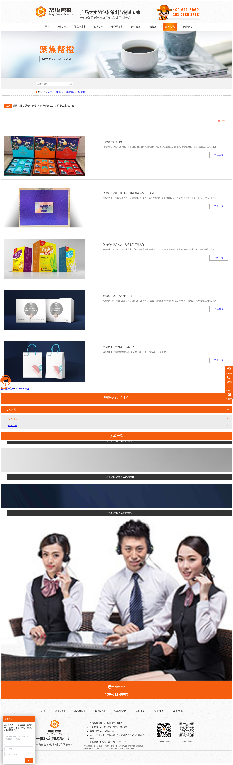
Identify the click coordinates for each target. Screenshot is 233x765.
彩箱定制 (98, 26)
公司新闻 (81, 92)
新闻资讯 (170, 26)
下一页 (21, 388)
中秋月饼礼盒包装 (112, 142)
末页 (27, 388)
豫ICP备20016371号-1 (118, 742)
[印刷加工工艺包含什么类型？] (44, 361)
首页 (47, 26)
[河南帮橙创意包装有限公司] (54, 16)
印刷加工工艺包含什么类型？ (119, 347)
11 (13, 388)
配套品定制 (117, 26)
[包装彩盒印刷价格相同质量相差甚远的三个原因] (44, 207)
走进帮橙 (187, 26)
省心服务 (135, 26)
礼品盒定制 (80, 26)
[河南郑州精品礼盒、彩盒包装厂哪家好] (44, 259)
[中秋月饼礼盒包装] (44, 156)
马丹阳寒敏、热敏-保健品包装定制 (119, 467)
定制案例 (153, 26)
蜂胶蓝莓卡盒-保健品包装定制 (119, 503)
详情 (223, 121)
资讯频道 (59, 92)
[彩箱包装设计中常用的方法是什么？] (44, 310)
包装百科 (12, 425)
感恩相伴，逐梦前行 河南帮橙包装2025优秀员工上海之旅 (43, 105)
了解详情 (218, 155)
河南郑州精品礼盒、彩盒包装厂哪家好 (123, 244)
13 (17, 388)
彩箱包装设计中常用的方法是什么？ (122, 296)
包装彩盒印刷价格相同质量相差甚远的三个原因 (128, 193)
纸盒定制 (61, 26)
